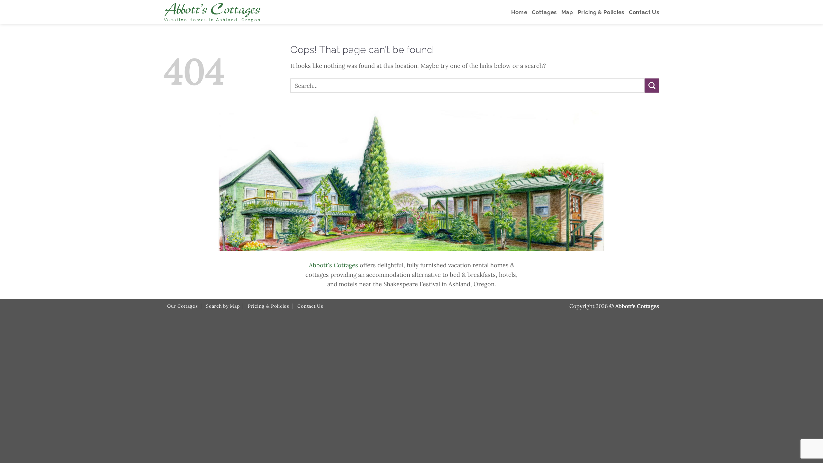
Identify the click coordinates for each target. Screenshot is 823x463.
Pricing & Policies (268, 306)
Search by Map (223, 306)
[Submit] (652, 85)
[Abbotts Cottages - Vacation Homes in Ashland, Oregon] (236, 12)
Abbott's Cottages (333, 265)
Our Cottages (182, 306)
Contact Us (310, 306)
